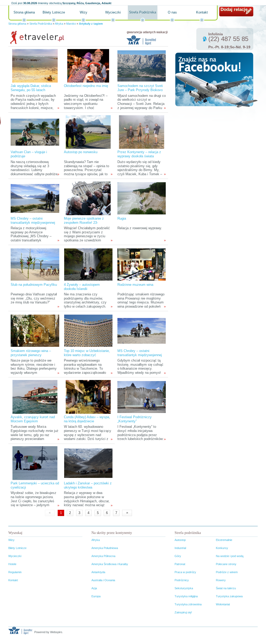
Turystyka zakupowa (229, 596)
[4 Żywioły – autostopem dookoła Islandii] (88, 264)
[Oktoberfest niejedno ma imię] (88, 65)
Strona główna (24, 12)
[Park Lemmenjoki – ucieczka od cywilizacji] (34, 463)
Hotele (12, 564)
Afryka (59, 23)
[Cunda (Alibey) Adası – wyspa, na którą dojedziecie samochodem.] (88, 397)
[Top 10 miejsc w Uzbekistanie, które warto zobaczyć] (88, 331)
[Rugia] (141, 198)
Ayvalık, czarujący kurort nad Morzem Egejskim (33, 419)
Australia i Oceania (103, 580)
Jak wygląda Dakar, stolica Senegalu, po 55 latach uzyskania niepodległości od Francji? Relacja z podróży (32, 92)
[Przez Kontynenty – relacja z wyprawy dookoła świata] (141, 132)
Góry (178, 556)
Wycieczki (113, 12)
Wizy (83, 12)
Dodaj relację (234, 9)
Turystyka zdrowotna (188, 604)
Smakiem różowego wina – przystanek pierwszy (31, 353)
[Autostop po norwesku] (88, 132)
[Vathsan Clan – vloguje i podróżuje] (35, 132)
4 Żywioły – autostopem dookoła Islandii (82, 287)
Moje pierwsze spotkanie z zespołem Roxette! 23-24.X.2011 (84, 222)
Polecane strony (226, 564)
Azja (94, 588)
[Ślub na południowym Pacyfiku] (35, 264)
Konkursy (222, 548)
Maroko (71, 23)
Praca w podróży (185, 572)
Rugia (121, 218)
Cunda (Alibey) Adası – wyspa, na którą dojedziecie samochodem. (87, 421)
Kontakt (202, 12)
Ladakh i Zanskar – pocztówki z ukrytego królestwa (88, 485)
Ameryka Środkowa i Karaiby (109, 564)
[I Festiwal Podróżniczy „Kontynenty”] (141, 397)
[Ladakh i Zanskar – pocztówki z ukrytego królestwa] (88, 463)
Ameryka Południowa (104, 548)
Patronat (180, 564)
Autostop (180, 539)
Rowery (221, 580)
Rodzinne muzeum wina (135, 285)
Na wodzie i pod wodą (229, 556)
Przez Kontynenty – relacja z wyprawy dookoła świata (139, 154)
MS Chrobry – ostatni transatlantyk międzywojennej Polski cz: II (33, 222)
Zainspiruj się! (183, 612)
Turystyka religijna (186, 596)
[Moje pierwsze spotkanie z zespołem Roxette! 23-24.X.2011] (88, 198)
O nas (172, 12)
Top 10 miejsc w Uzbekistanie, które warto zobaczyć (87, 353)
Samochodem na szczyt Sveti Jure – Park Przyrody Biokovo (140, 88)
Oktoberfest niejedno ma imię (86, 86)
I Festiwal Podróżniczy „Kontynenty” (134, 419)
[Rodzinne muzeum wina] (141, 264)
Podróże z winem (227, 572)
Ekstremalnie (224, 539)
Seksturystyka (184, 588)
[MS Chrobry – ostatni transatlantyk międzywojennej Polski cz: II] (35, 198)
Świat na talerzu (226, 588)
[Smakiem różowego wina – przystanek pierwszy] (35, 331)
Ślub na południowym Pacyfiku (34, 285)
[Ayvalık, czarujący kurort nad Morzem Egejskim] (34, 397)
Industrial (180, 548)
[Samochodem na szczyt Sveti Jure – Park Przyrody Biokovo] (141, 65)
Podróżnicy (182, 580)
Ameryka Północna (103, 556)
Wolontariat (223, 604)
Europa (96, 596)
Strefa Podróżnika (142, 12)
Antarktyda (98, 572)
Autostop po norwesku (80, 152)
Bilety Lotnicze (54, 12)
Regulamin (15, 572)
